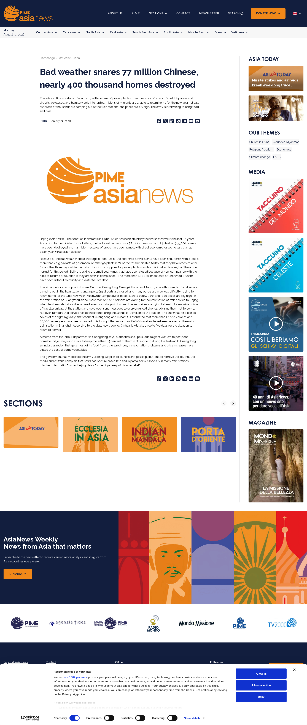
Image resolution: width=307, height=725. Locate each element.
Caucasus (69, 32)
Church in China (259, 142)
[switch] (109, 718)
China (76, 58)
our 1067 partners (75, 677)
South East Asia (143, 32)
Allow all (261, 673)
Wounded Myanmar (286, 142)
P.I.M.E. (135, 13)
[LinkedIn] (171, 121)
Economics (283, 149)
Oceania (220, 32)
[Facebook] (159, 121)
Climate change (259, 157)
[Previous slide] (224, 403)
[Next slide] (233, 403)
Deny (261, 696)
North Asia (93, 32)
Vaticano (237, 32)
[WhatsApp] (178, 121)
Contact (183, 13)
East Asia (116, 32)
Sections (156, 13)
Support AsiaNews (16, 662)
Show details (192, 717)
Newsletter (209, 13)
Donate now (266, 13)
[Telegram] (184, 121)
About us (115, 13)
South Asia (171, 32)
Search (233, 13)
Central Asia (44, 32)
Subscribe (20, 575)
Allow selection (261, 685)
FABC (277, 157)
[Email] (191, 121)
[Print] (197, 121)
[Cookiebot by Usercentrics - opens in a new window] (30, 718)
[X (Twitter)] (165, 121)
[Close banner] (294, 670)
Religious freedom (261, 149)
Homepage (47, 58)
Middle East (196, 32)
